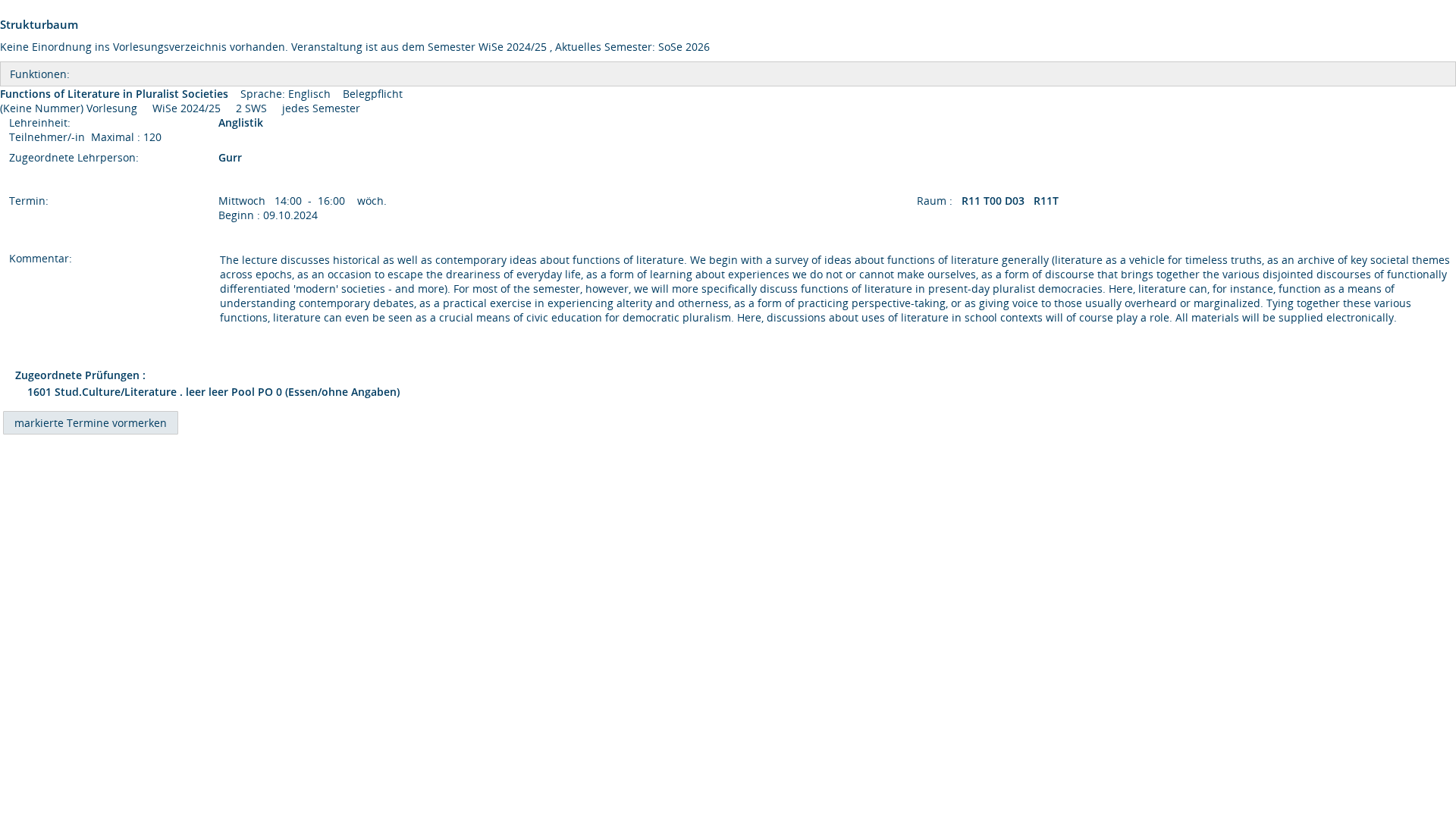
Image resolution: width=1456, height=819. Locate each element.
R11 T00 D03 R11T (1012, 200)
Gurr (230, 157)
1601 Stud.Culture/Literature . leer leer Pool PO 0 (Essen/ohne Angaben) (213, 391)
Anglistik (242, 122)
